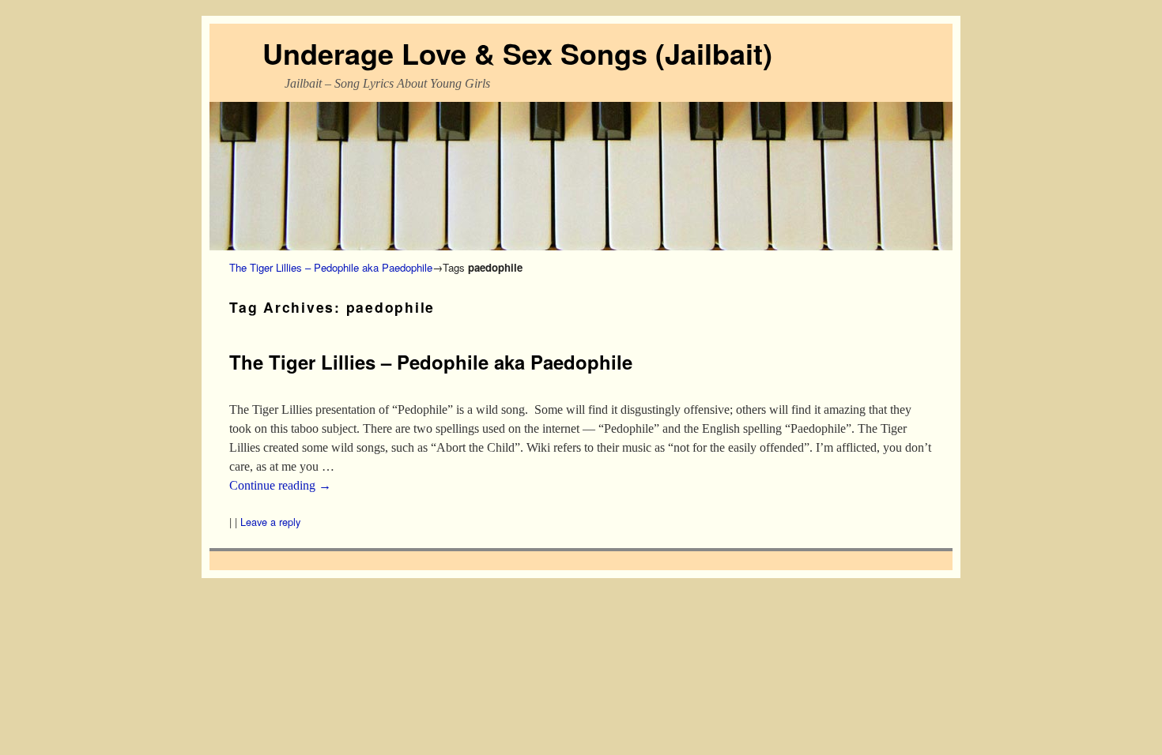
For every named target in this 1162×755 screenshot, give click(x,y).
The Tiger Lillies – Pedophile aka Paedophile (330, 267)
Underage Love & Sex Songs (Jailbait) (517, 52)
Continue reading (280, 485)
